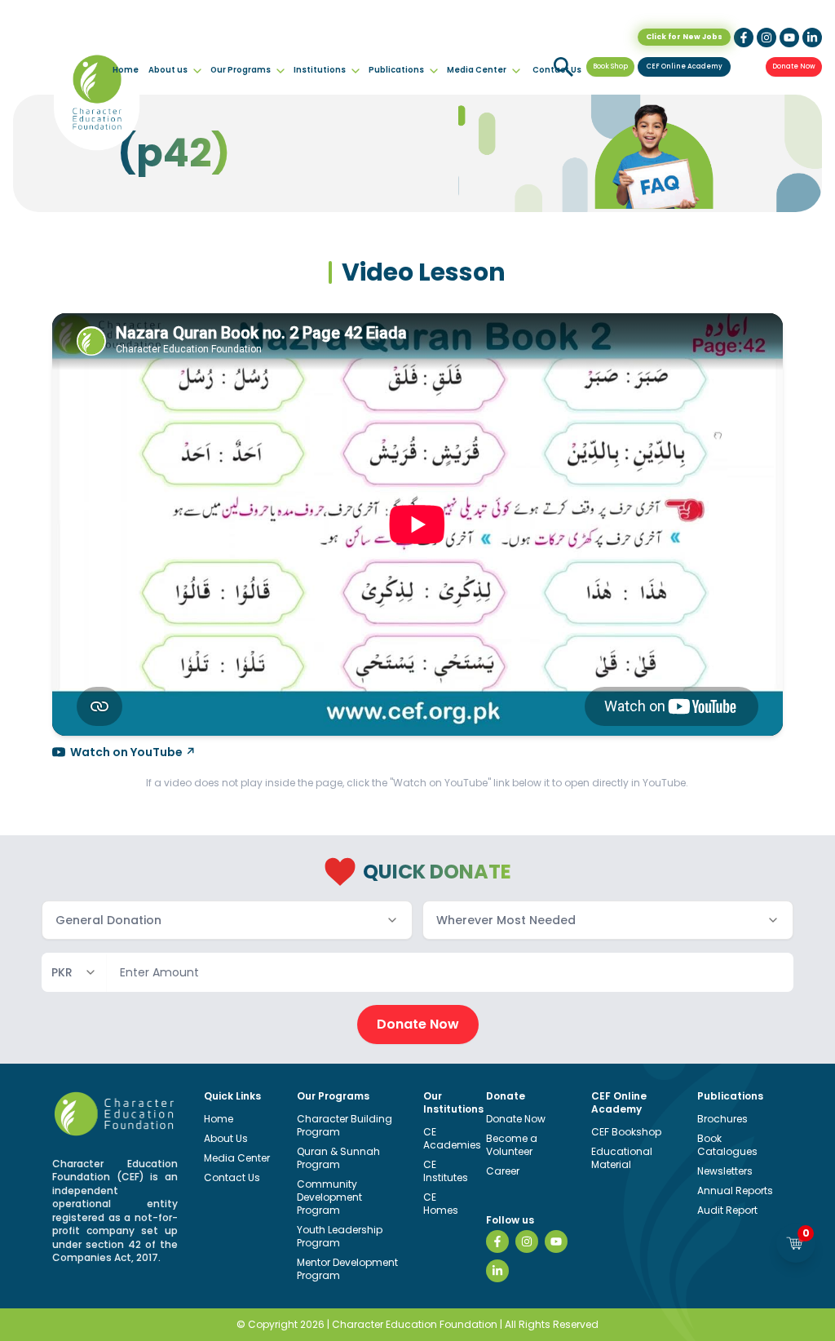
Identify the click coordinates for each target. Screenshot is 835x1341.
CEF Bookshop (626, 1132)
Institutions (320, 69)
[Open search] (563, 67)
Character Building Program (344, 1125)
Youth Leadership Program (339, 1236)
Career (502, 1171)
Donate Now (793, 66)
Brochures (722, 1119)
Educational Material (621, 1157)
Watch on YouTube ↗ (133, 752)
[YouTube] (556, 1241)
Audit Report (727, 1210)
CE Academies (452, 1138)
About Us (226, 1138)
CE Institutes (445, 1170)
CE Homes (440, 1203)
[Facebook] (497, 1241)
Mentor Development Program (347, 1268)
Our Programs (240, 69)
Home (126, 69)
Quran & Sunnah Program (338, 1157)
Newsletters (725, 1171)
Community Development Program (329, 1197)
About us (168, 69)
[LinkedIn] (497, 1270)
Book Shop (610, 66)
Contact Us (232, 1177)
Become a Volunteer (511, 1144)
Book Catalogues (727, 1144)
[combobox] (227, 920)
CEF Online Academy (684, 66)
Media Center (476, 69)
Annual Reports (735, 1190)
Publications (396, 69)
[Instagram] (526, 1241)
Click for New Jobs (684, 37)
